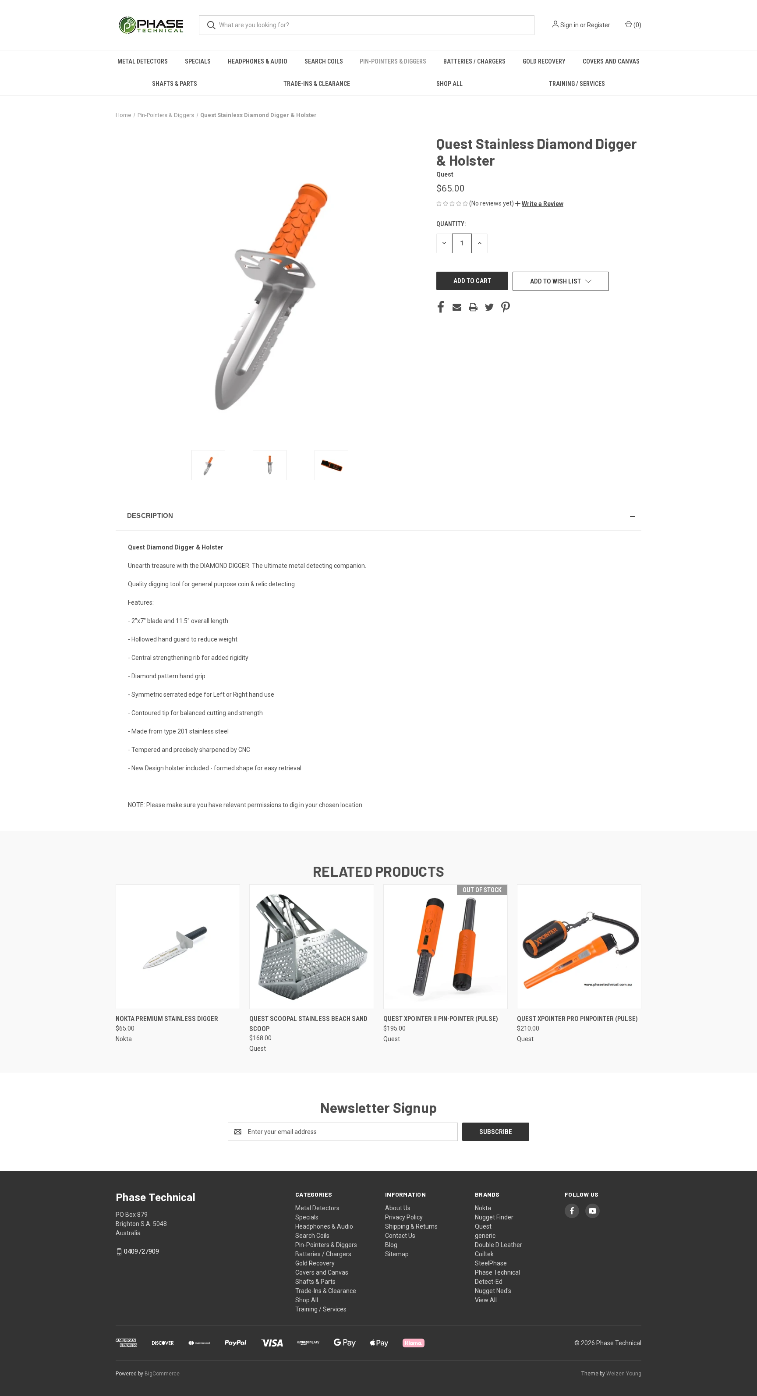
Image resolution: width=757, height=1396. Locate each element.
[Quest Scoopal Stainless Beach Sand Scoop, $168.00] (311, 946)
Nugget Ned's (493, 1290)
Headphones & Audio (257, 61)
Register (598, 24)
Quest (483, 1226)
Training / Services (577, 83)
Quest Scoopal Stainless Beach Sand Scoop (308, 1024)
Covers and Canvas (611, 61)
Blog (391, 1244)
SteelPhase (491, 1263)
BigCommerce (162, 1374)
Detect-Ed (488, 1281)
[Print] (473, 307)
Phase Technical (497, 1272)
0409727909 (141, 1251)
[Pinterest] (505, 307)
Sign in (569, 24)
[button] (539, 203)
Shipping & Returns (411, 1226)
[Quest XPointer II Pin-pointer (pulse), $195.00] (445, 946)
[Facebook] (440, 307)
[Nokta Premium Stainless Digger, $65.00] (177, 946)
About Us (397, 1208)
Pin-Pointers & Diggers (393, 61)
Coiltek (484, 1254)
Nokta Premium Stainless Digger (167, 1019)
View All (486, 1300)
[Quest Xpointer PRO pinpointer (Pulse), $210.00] (579, 946)
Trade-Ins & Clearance (316, 83)
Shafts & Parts (174, 83)
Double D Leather (498, 1244)
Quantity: (451, 223)
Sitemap (397, 1254)
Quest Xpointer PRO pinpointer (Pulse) (577, 1019)
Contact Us (400, 1235)
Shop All (449, 83)
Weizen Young (623, 1374)
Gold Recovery (544, 61)
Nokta (483, 1208)
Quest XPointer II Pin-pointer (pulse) (440, 1019)
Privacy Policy (404, 1217)
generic (485, 1235)
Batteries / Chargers (474, 61)
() (636, 24)
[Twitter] (489, 307)
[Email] (457, 307)
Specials (198, 61)
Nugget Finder (494, 1217)
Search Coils (323, 61)
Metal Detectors (142, 61)
